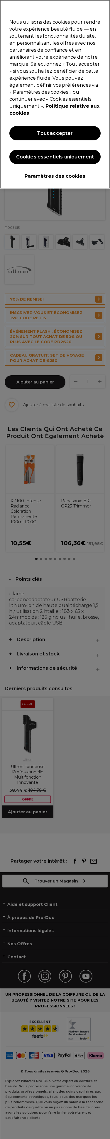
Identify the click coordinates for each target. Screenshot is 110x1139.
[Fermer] (103, 8)
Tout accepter (55, 133)
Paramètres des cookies (55, 176)
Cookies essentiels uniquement (55, 157)
